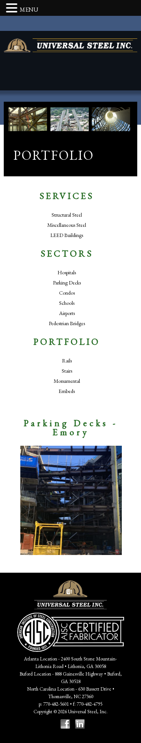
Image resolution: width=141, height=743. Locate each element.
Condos (67, 292)
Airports (67, 313)
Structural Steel (67, 214)
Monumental (67, 381)
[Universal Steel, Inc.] (70, 45)
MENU (29, 10)
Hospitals (67, 272)
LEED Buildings (66, 235)
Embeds (67, 391)
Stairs (67, 370)
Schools (66, 303)
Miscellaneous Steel (66, 225)
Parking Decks (67, 282)
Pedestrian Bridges (67, 323)
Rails (67, 360)
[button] (13, 9)
